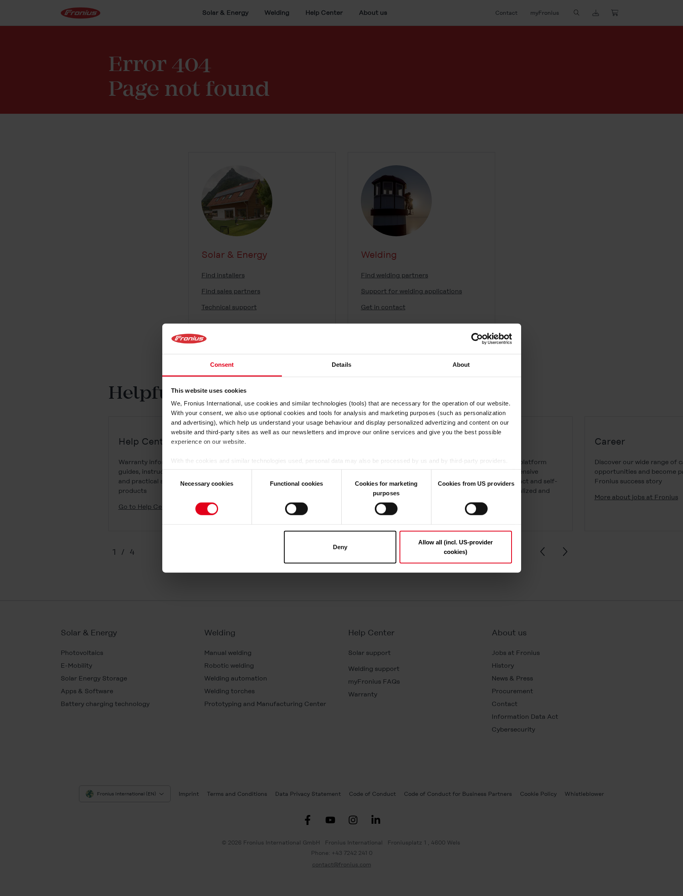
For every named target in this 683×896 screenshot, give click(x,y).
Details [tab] (341, 364)
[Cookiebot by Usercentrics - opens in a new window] (477, 339)
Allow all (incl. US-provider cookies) (455, 546)
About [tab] (461, 364)
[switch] (296, 508)
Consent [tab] (222, 364)
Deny (340, 546)
